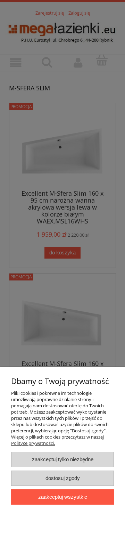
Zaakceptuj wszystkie (62, 497)
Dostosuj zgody (62, 478)
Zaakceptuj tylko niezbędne (62, 459)
